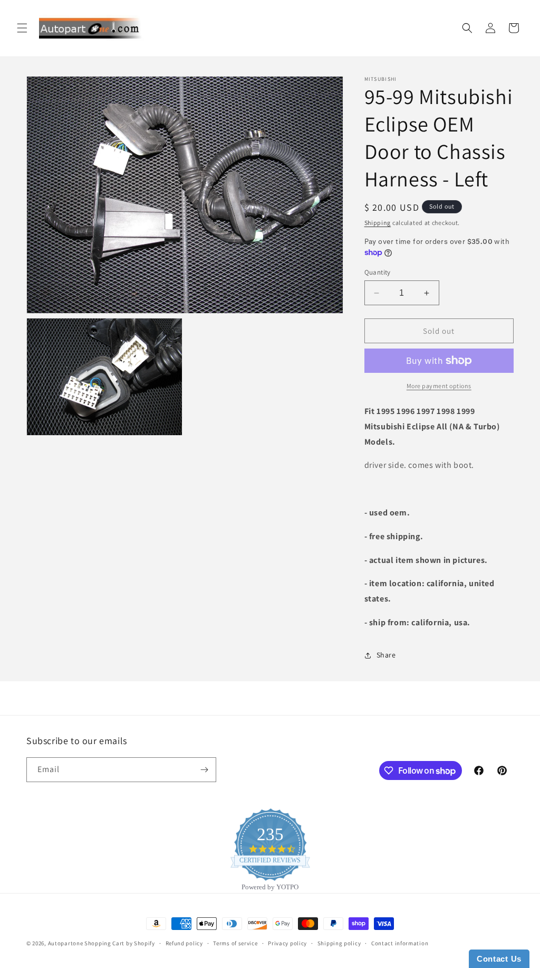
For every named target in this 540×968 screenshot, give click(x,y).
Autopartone (65, 943)
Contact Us (499, 958)
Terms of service (235, 943)
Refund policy (184, 943)
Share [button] (386, 655)
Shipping (377, 223)
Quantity (377, 272)
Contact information (399, 943)
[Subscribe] (204, 769)
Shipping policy (339, 943)
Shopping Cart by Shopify (119, 943)
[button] (22, 28)
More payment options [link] (439, 386)
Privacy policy (287, 943)
